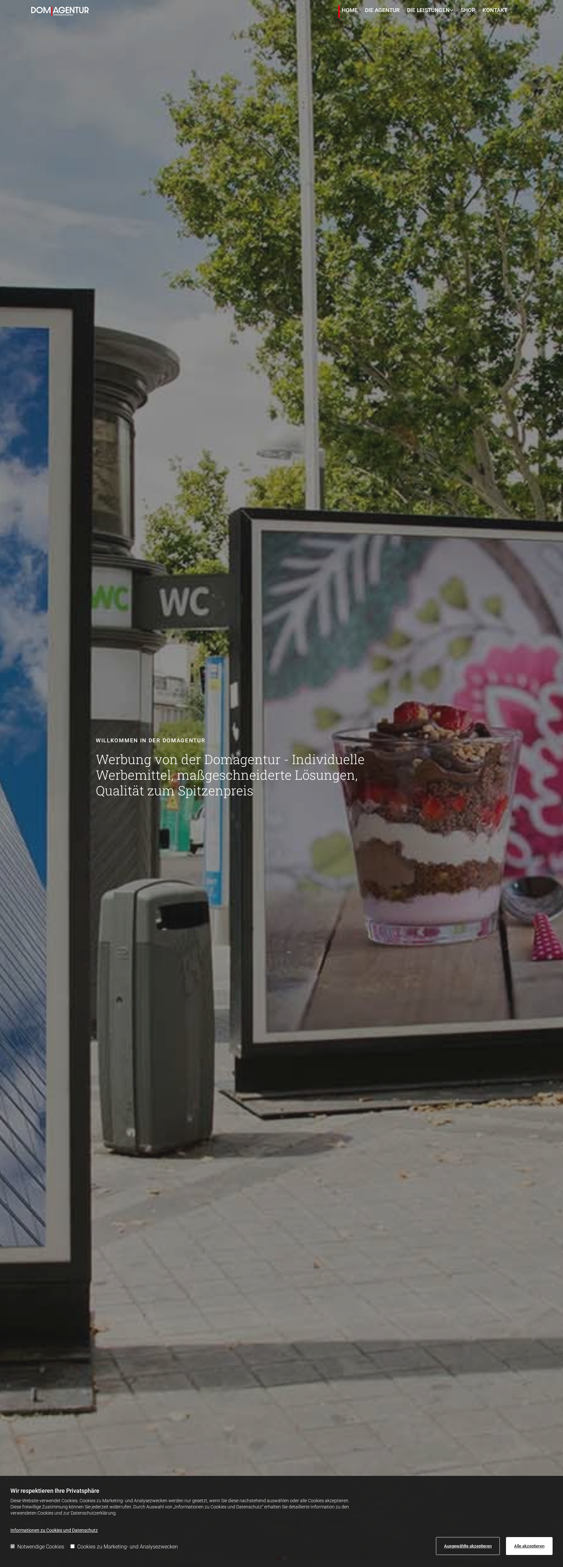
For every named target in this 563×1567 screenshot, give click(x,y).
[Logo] (60, 11)
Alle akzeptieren (529, 1546)
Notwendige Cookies (40, 1547)
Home (350, 10)
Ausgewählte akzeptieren (468, 1546)
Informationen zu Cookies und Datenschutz (54, 1530)
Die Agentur (382, 10)
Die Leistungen (428, 10)
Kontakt (495, 10)
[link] (430, 11)
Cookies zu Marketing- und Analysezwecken (127, 1547)
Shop (468, 10)
